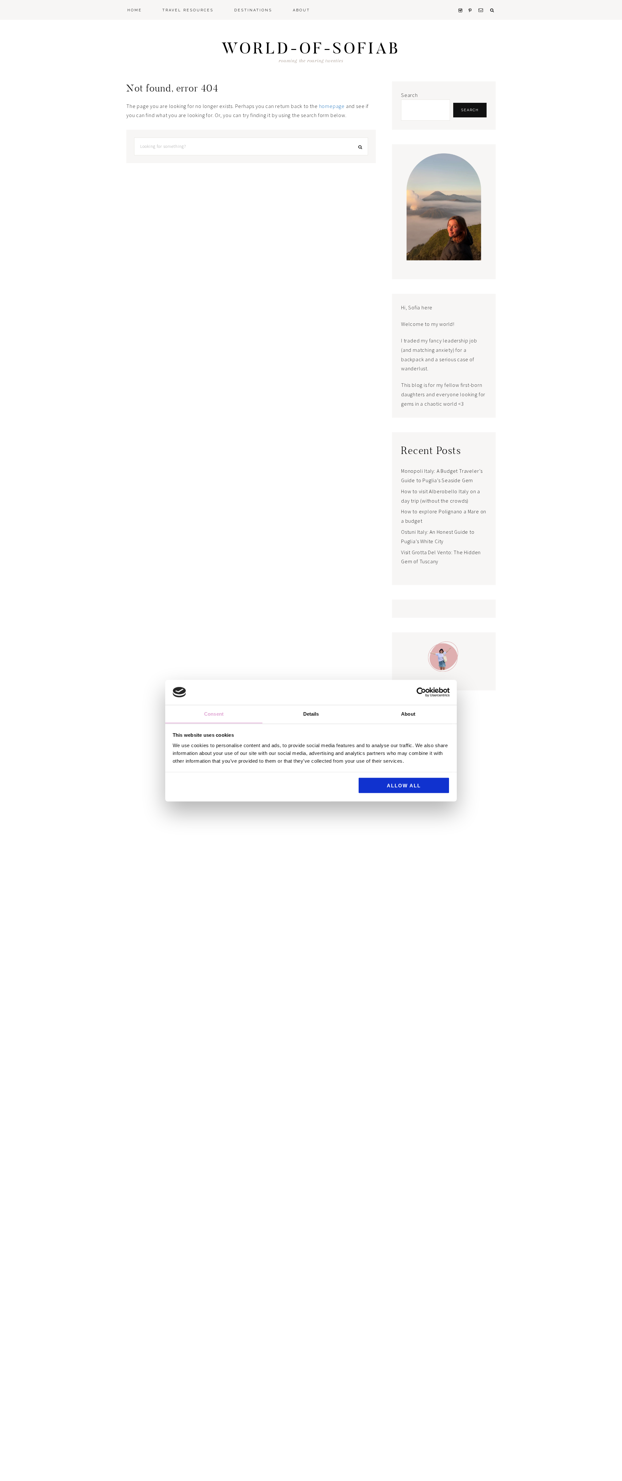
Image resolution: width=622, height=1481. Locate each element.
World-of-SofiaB (311, 48)
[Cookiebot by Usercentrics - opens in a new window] (421, 692)
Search (409, 95)
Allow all (404, 785)
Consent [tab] (214, 713)
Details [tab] (311, 713)
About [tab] (408, 713)
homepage (332, 106)
